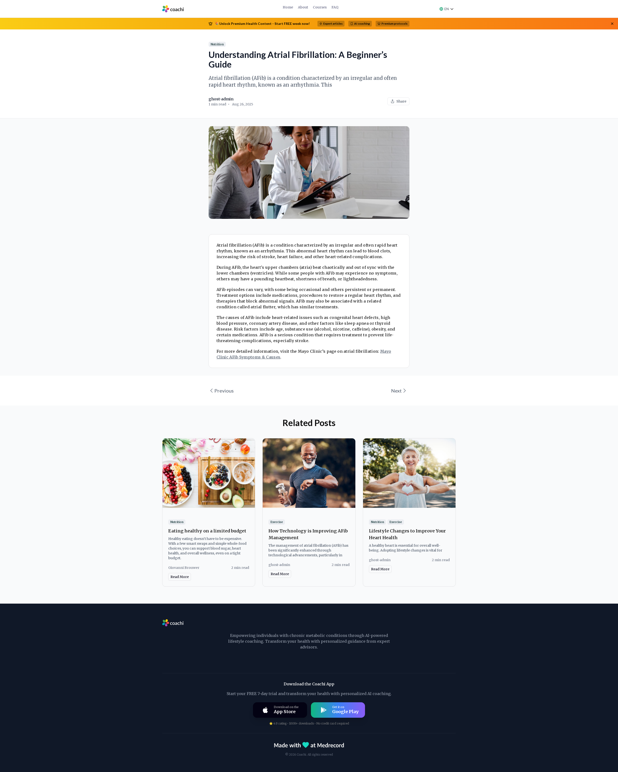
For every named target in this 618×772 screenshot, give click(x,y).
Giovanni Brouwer (183, 567)
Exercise (276, 522)
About (303, 7)
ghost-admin (221, 98)
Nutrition (217, 44)
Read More (179, 577)
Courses (320, 7)
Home (288, 7)
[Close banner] (612, 24)
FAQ (334, 7)
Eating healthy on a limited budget (207, 531)
